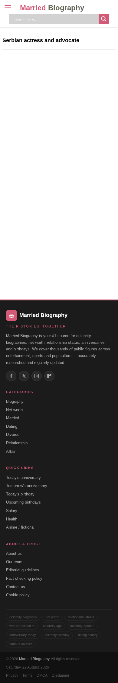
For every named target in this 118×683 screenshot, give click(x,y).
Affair (10, 451)
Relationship (17, 443)
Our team (14, 562)
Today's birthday (20, 494)
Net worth (14, 410)
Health (11, 519)
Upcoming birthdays (23, 502)
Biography (15, 401)
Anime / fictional (20, 527)
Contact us (15, 587)
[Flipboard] (49, 376)
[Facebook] (11, 376)
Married (52, 8)
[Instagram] (36, 376)
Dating (11, 426)
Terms (27, 675)
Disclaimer (60, 675)
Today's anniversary (23, 477)
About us (14, 553)
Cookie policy (18, 595)
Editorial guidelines (22, 570)
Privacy (12, 675)
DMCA (42, 675)
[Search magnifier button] (104, 19)
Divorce (12, 434)
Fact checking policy (24, 578)
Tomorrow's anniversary (26, 485)
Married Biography (34, 659)
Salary (11, 510)
